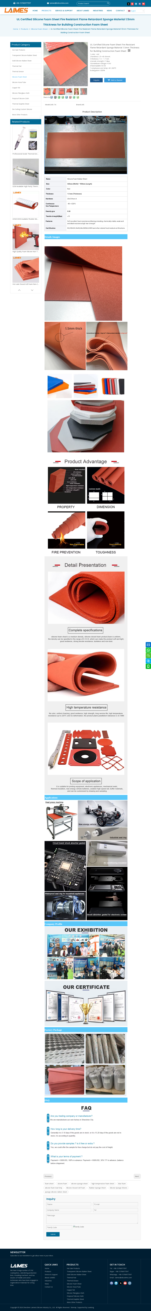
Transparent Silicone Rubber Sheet (24, 55)
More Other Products (19, 115)
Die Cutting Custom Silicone (22, 109)
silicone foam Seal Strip (53, 1188)
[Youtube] (125, 1283)
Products (48, 1271)
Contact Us (49, 1287)
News (47, 1284)
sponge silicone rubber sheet (56, 1192)
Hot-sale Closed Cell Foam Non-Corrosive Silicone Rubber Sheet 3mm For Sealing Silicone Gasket (25, 219)
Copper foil (16, 88)
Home (47, 1268)
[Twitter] (128, 3)
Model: (47, 104)
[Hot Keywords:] (108, 3)
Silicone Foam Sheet (19, 77)
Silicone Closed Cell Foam (75, 1188)
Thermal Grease (18, 71)
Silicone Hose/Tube (19, 82)
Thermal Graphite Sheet (20, 104)
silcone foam (62, 1183)
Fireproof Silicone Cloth (20, 98)
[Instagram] (129, 1283)
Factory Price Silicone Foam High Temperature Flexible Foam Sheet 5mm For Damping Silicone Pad (25, 251)
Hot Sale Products (18, 50)
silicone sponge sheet (79, 1183)
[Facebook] (139, 3)
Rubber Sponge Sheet (97, 1188)
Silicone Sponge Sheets (118, 1188)
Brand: (78, 104)
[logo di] (19, 1266)
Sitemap (73, 1307)
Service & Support (51, 1274)
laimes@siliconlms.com (59, 3)
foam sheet (49, 1183)
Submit (53, 1234)
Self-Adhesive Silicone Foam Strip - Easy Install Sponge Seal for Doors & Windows (25, 284)
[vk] (143, 3)
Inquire (96, 80)
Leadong (91, 1307)
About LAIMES (50, 1278)
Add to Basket (116, 80)
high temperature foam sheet (103, 1183)
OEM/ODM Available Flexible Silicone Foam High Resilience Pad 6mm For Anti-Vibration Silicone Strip (25, 154)
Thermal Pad (16, 66)
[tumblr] (132, 3)
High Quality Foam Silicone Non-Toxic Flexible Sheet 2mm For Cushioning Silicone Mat (25, 186)
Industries (48, 1281)
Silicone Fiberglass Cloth (20, 93)
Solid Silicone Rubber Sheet (22, 61)
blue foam (122, 1183)
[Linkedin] (136, 3)
